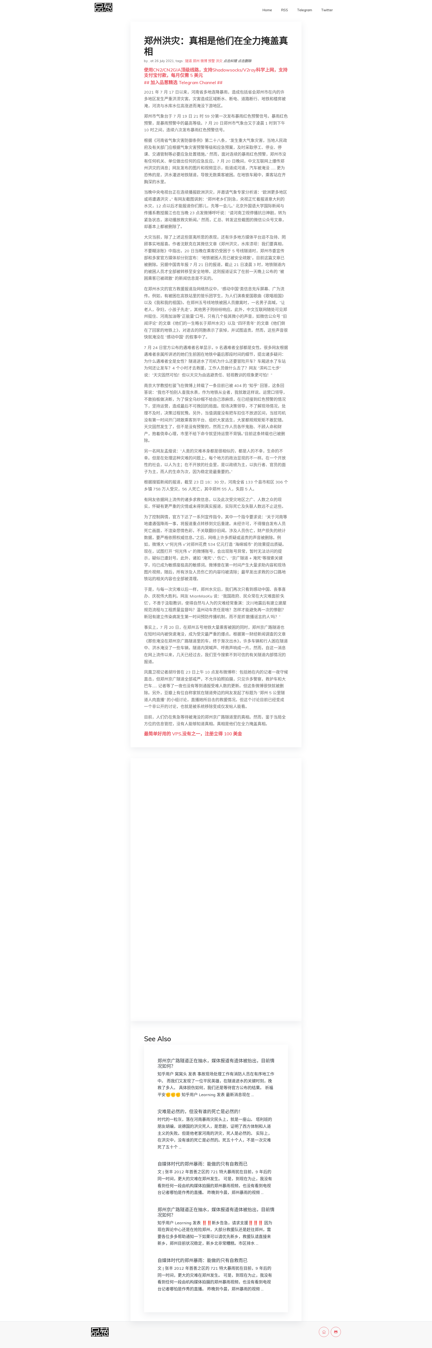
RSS (284, 10)
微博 (203, 61)
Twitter (327, 10)
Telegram (304, 10)
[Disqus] (216, 833)
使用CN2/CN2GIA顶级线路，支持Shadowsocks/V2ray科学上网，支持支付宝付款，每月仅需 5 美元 (216, 72)
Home (267, 10)
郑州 (196, 61)
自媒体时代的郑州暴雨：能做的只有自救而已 (203, 1164)
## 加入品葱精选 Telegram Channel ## (183, 82)
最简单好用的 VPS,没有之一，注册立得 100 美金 (193, 734)
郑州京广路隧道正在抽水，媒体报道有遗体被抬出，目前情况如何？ (216, 1063)
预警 (211, 61)
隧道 (188, 61)
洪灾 (219, 61)
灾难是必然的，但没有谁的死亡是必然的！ (200, 1111)
